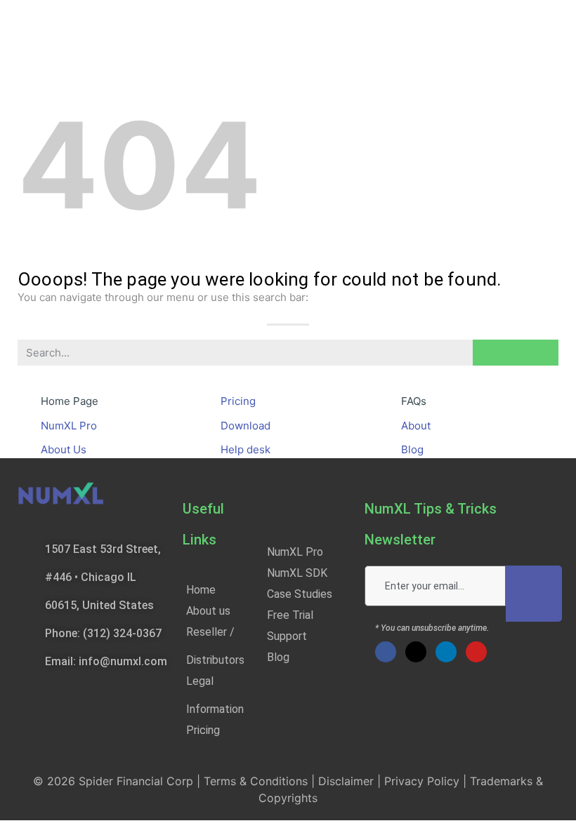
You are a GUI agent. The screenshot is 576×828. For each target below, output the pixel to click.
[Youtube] (476, 651)
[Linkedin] (446, 651)
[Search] (515, 353)
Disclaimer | (351, 781)
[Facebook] (385, 651)
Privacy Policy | (427, 781)
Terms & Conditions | (261, 781)
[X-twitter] (415, 651)
